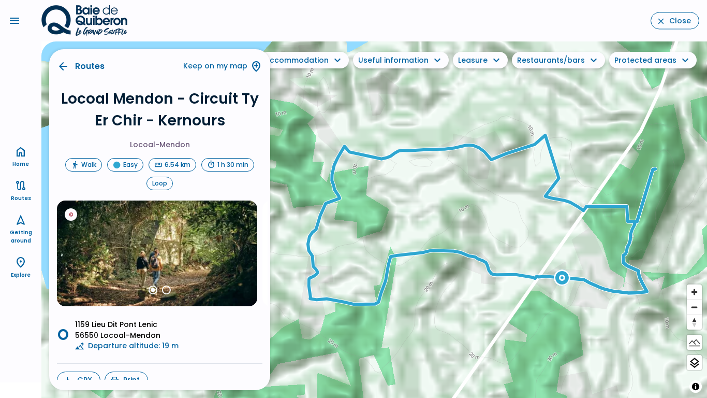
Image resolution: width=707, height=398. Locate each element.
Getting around (21, 237)
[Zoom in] (694, 292)
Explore (21, 275)
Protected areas (645, 60)
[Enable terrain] (694, 342)
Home (20, 164)
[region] (374, 219)
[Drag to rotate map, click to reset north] (694, 322)
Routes (90, 66)
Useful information (393, 60)
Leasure (473, 60)
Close (680, 21)
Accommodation (296, 60)
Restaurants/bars (551, 60)
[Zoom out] (694, 307)
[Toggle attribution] (695, 386)
